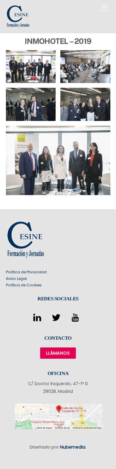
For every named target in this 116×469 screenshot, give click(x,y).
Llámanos (58, 353)
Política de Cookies (24, 285)
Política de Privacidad (26, 272)
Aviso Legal (16, 278)
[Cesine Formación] (18, 25)
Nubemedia (72, 447)
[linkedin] (38, 317)
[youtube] (76, 317)
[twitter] (57, 317)
